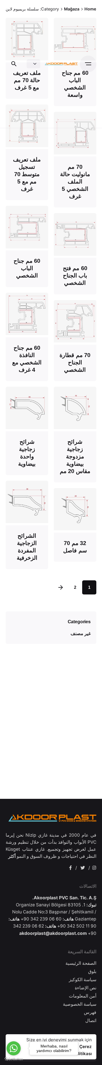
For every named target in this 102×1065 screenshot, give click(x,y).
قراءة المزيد (27, 139)
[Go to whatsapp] (14, 1048)
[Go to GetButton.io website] (14, 1059)
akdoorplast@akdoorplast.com (53, 933)
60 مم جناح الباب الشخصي (27, 268)
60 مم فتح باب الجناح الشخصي (75, 275)
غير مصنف (81, 633)
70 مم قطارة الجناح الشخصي (75, 362)
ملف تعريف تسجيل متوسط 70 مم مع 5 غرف (27, 174)
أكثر (12, 856)
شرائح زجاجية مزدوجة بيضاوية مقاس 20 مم (75, 456)
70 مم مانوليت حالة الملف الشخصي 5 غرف (75, 181)
